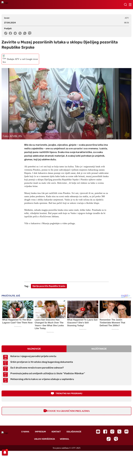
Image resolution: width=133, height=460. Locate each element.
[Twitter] (119, 431)
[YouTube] (98, 432)
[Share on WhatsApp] (24, 33)
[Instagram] (112, 431)
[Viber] (116, 439)
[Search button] (125, 4)
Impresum (40, 431)
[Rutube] (126, 431)
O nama (25, 431)
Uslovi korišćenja (44, 439)
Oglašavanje (73, 431)
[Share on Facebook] (10, 33)
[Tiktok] (109, 439)
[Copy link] (5, 33)
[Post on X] (20, 33)
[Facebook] (105, 431)
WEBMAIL (64, 439)
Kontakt (56, 431)
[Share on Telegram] (15, 33)
